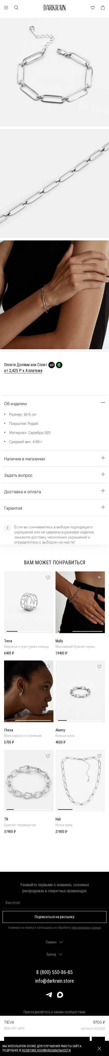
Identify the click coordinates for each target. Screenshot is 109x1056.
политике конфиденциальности (46, 1050)
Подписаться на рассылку (54, 917)
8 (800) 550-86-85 (54, 972)
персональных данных (86, 927)
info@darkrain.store (54, 981)
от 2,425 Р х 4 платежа (23, 370)
